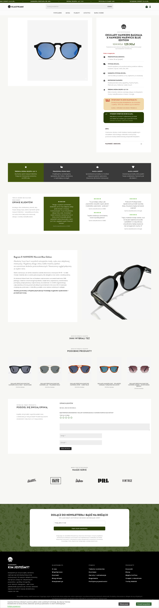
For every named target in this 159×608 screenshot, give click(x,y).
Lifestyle (87, 13)
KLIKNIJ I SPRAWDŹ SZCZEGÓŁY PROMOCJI (124, 108)
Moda (68, 13)
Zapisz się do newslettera (79, 528)
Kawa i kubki (99, 13)
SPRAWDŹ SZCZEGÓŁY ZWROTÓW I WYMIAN (121, 120)
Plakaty (77, 13)
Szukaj (109, 6)
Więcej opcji (124, 604)
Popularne (58, 13)
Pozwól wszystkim (143, 604)
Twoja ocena (64, 415)
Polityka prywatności (13, 606)
